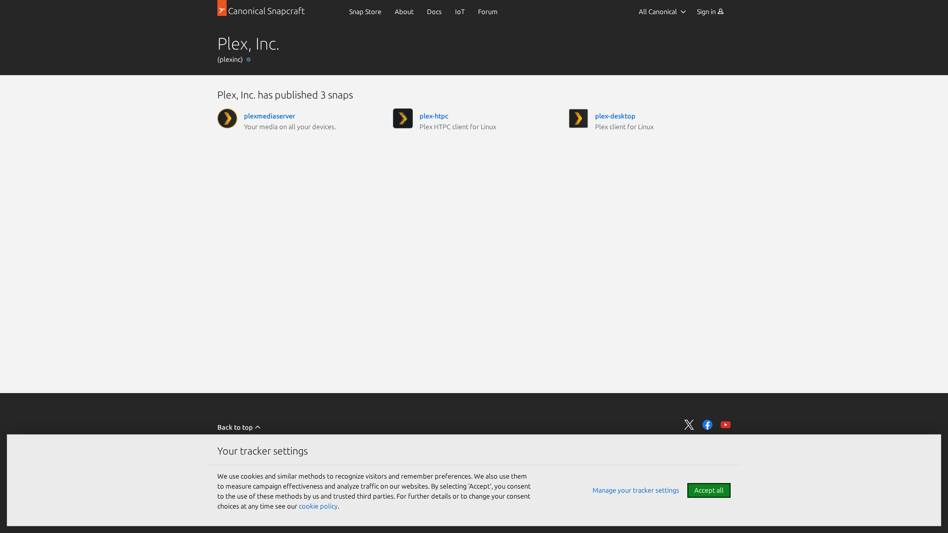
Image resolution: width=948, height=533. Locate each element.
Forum (488, 11)
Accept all (709, 490)
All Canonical (658, 11)
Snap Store (365, 11)
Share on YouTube (726, 425)
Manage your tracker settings (635, 490)
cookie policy (318, 506)
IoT (460, 11)
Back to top (235, 427)
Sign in (707, 11)
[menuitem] (365, 11)
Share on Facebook (707, 425)
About (404, 11)
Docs (434, 11)
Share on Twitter (689, 425)
